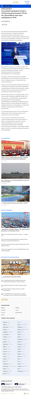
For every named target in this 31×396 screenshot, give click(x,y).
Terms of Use (11, 393)
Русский (3, 312)
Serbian (21, 349)
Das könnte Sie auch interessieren (10, 257)
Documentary (19, 312)
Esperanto (7, 344)
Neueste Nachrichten (6, 210)
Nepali (20, 332)
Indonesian (9, 366)
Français (3, 310)
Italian (6, 368)
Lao (19, 322)
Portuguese (22, 339)
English (3, 307)
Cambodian (6, 334)
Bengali (6, 329)
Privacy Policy (4, 393)
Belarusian (8, 327)
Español (17, 307)
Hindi (5, 361)
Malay (22, 324)
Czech (6, 339)
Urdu (20, 368)
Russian (21, 346)
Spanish (21, 354)
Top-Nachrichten (5, 138)
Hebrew (6, 358)
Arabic (6, 324)
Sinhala (21, 351)
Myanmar (23, 329)
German (7, 351)
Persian (21, 334)
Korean (6, 373)
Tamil (20, 358)
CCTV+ (3, 314)
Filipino (6, 346)
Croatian (7, 336)
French (6, 349)
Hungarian (7, 363)
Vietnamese (23, 371)
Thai (20, 361)
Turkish (21, 363)
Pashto (20, 341)
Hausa (6, 356)
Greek (6, 354)
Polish (20, 336)
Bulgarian (7, 332)
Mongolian (22, 327)
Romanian (22, 344)
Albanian (6, 322)
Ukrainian (22, 366)
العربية (17, 310)
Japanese (7, 371)
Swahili (21, 356)
